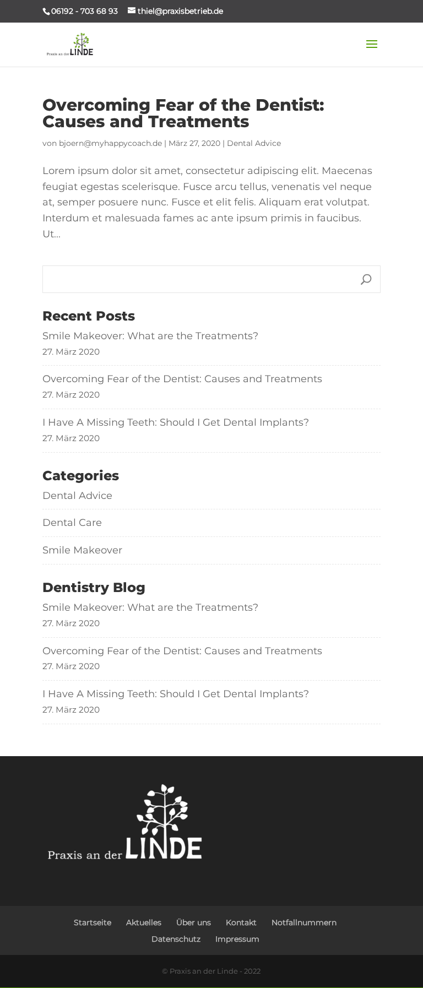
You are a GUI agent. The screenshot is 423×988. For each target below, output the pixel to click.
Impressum (237, 939)
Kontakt (241, 922)
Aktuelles (143, 922)
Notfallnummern (304, 922)
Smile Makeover (82, 550)
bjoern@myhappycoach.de (110, 143)
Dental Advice (254, 143)
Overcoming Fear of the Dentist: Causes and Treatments (183, 113)
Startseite (92, 922)
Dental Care (72, 523)
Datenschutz (175, 939)
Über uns (193, 922)
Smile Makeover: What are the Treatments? (150, 336)
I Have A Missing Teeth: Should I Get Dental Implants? (175, 422)
